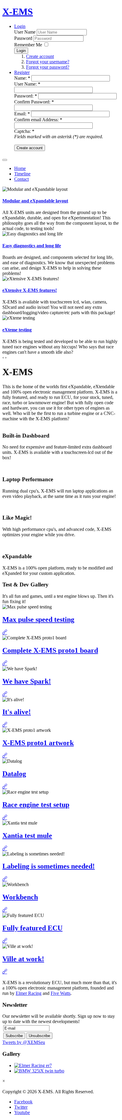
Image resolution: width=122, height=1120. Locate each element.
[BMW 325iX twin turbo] (39, 1070)
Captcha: (24, 131)
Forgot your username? (47, 61)
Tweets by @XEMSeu (23, 1042)
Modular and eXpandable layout (35, 200)
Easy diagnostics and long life (31, 245)
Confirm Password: (34, 101)
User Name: (27, 83)
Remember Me (28, 44)
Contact (21, 179)
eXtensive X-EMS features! (29, 290)
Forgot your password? (47, 67)
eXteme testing (17, 329)
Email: (22, 113)
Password (23, 38)
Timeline (22, 173)
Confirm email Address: (38, 119)
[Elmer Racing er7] (33, 1065)
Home (20, 168)
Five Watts (60, 993)
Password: (25, 95)
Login (19, 26)
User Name (25, 31)
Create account (40, 56)
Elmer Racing (28, 993)
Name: (22, 78)
